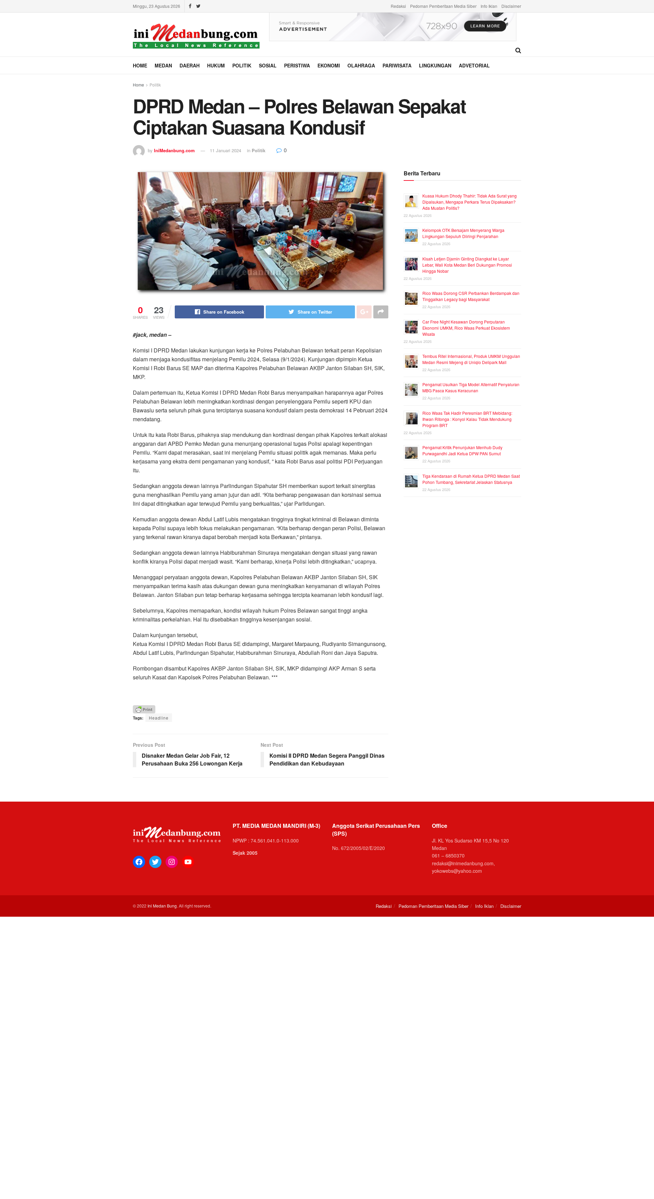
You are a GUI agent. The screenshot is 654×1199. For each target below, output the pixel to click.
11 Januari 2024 (225, 150)
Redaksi (398, 6)
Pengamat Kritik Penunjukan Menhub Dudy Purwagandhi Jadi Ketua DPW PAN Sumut (462, 450)
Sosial (268, 65)
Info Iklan (489, 6)
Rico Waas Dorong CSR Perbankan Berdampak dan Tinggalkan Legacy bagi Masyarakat (470, 296)
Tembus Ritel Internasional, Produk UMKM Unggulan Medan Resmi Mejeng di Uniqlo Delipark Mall (471, 359)
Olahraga (361, 65)
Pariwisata (397, 65)
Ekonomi (328, 65)
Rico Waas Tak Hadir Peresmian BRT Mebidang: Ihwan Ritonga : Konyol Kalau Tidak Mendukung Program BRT (467, 419)
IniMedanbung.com (174, 150)
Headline (159, 718)
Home (140, 65)
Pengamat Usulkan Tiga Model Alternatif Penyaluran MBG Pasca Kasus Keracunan (470, 387)
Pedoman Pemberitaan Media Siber (443, 6)
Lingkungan (435, 65)
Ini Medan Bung (162, 906)
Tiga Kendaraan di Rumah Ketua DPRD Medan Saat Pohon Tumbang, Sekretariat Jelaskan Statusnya (471, 479)
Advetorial (474, 65)
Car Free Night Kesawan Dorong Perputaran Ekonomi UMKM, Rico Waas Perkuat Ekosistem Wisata (466, 328)
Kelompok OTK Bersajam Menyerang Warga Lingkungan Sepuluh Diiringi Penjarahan (463, 233)
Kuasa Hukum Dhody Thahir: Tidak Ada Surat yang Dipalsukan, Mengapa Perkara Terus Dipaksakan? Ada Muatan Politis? (469, 202)
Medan (163, 65)
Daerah (190, 65)
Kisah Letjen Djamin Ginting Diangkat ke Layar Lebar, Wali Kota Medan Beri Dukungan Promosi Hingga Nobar (467, 265)
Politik (241, 65)
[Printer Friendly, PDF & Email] (144, 708)
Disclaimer (511, 6)
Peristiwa (297, 65)
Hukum (216, 65)
